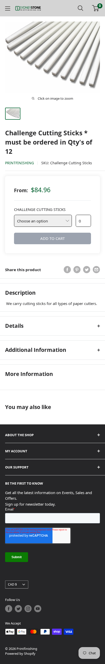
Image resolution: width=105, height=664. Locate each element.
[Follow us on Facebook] (8, 608)
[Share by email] (96, 269)
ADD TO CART (52, 238)
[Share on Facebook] (67, 269)
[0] (96, 8)
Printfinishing (19, 162)
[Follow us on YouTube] (37, 608)
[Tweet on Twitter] (86, 269)
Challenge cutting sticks (39, 209)
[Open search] (80, 8)
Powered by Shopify (20, 653)
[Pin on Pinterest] (77, 269)
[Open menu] (7, 8)
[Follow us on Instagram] (28, 608)
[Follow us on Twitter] (18, 608)
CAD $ (12, 584)
